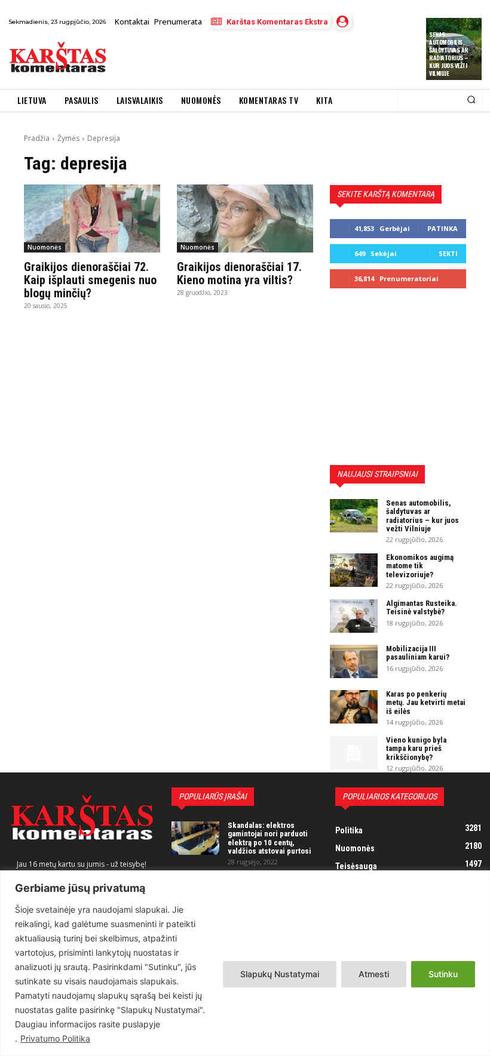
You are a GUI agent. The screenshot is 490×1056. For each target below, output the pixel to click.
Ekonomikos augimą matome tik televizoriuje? (420, 566)
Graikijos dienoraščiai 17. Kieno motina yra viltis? (239, 273)
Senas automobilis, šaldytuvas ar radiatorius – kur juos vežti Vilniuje (448, 54)
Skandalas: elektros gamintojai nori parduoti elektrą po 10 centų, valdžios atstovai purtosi (269, 838)
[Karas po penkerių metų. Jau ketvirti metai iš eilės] (354, 707)
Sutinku (443, 974)
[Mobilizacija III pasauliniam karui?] (354, 661)
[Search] (471, 100)
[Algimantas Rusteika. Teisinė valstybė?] (354, 616)
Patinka (442, 228)
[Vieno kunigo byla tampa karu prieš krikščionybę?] (354, 752)
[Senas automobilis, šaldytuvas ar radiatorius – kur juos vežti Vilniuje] (354, 515)
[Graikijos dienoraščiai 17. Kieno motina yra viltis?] (245, 218)
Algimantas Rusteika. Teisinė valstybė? (421, 607)
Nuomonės (44, 247)
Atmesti (374, 974)
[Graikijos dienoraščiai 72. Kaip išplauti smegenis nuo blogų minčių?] (92, 218)
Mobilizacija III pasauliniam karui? (417, 652)
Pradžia (37, 138)
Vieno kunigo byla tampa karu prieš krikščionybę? (416, 748)
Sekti (448, 253)
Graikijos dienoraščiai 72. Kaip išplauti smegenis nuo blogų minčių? (90, 280)
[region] (245, 963)
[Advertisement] (254, 59)
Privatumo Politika (55, 1038)
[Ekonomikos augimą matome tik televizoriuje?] (354, 570)
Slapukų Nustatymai (279, 974)
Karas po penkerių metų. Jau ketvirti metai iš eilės (426, 702)
